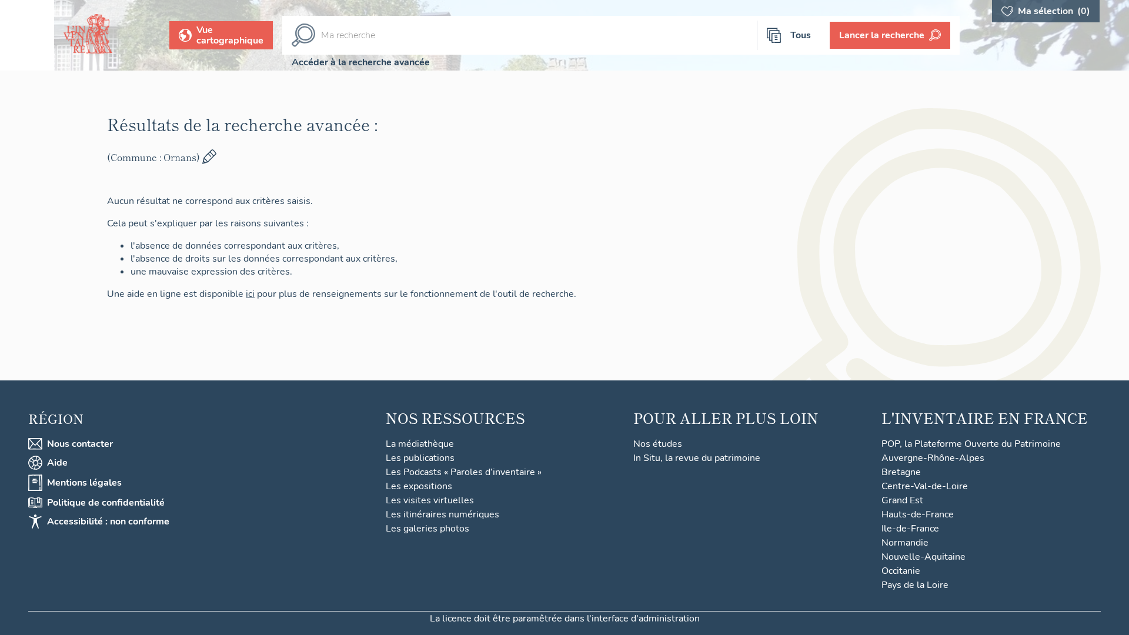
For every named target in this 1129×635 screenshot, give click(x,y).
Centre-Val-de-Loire (924, 486)
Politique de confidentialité (106, 502)
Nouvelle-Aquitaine (923, 556)
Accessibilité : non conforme (108, 521)
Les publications (420, 458)
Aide (57, 462)
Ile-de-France (910, 528)
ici (250, 294)
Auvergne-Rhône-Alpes (932, 458)
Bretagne (901, 472)
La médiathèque (420, 443)
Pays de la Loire (914, 585)
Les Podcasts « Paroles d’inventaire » (464, 472)
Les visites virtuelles (430, 500)
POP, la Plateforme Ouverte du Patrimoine (971, 443)
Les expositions (419, 486)
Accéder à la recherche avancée (361, 62)
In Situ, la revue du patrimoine (696, 458)
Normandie (904, 542)
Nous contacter (80, 443)
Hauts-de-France (917, 514)
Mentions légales (84, 482)
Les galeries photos (427, 528)
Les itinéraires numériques (442, 514)
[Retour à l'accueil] (27, 35)
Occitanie (900, 570)
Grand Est (902, 500)
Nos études (657, 443)
